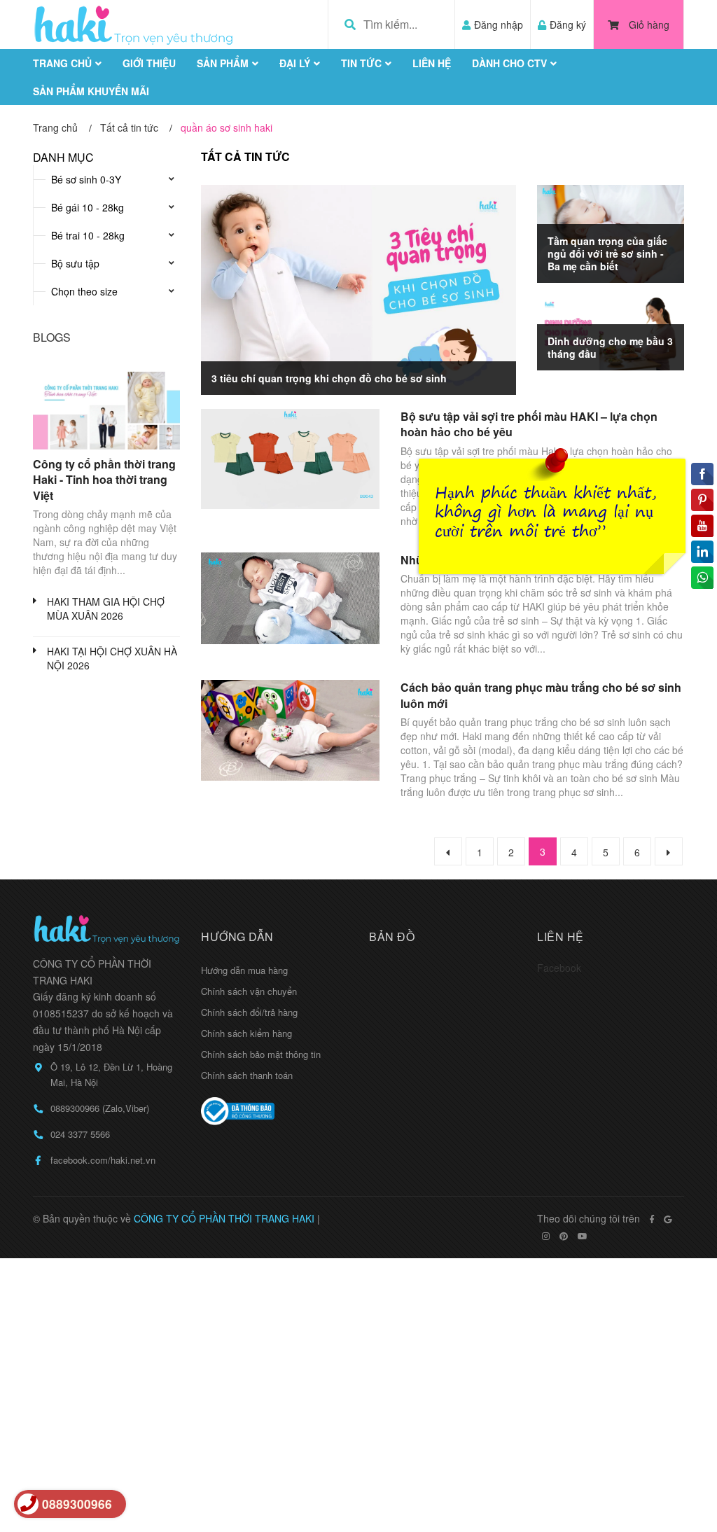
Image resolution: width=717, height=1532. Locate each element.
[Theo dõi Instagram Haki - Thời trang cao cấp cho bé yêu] (546, 1235)
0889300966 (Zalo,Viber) (99, 1108)
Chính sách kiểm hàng (246, 1033)
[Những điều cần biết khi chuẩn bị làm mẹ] (290, 598)
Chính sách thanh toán (247, 1075)
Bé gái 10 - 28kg (87, 207)
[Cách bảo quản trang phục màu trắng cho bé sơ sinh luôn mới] (290, 730)
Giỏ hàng (649, 25)
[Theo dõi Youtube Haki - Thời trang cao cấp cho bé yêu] (582, 1235)
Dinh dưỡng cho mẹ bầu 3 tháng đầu (610, 347)
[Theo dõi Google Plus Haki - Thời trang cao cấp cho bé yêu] (667, 1219)
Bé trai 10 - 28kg (88, 235)
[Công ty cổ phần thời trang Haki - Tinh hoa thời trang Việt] (106, 408)
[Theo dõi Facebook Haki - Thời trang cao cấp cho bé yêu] (652, 1219)
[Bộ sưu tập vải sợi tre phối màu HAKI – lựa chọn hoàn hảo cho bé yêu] (290, 459)
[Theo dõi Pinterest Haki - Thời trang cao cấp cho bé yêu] (563, 1235)
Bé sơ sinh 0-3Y (86, 179)
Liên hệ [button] (560, 936)
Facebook (559, 968)
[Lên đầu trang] (678, 1463)
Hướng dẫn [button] (237, 936)
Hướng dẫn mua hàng (244, 970)
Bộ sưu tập (75, 263)
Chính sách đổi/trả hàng (249, 1012)
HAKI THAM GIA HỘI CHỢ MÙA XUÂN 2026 (106, 608)
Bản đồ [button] (392, 936)
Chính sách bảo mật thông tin (261, 1054)
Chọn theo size (84, 291)
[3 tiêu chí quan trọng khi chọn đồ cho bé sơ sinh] (358, 290)
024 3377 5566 (80, 1134)
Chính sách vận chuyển (249, 991)
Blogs (52, 337)
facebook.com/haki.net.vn (102, 1160)
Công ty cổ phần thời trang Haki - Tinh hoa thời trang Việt (104, 479)
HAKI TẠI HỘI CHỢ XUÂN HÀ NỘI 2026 (112, 658)
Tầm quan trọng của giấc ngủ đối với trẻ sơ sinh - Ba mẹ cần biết (607, 253)
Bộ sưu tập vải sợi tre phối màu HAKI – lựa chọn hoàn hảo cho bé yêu (529, 424)
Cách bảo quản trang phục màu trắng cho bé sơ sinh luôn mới (541, 695)
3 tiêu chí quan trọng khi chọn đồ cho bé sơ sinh (329, 378)
